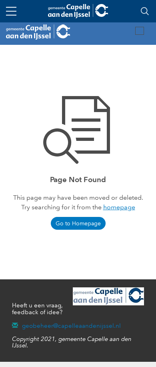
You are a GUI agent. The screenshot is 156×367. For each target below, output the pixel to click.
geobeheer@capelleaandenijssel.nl (71, 325)
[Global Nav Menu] (11, 11)
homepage (119, 207)
